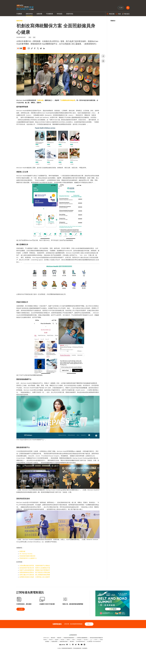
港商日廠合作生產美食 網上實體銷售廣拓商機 (34, 574)
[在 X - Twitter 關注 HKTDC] (70, 644)
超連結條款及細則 (64, 641)
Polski (73, 639)
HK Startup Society (25, 553)
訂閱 (21, 609)
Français (62, 639)
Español (56, 639)
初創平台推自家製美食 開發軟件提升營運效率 (34, 570)
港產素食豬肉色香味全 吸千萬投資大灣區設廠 (34, 572)
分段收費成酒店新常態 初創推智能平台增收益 (34, 565)
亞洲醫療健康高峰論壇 (68, 100)
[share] (103, 56)
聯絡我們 (59, 637)
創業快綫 (40, 100)
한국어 (95, 639)
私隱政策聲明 (54, 641)
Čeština (45, 639)
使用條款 (47, 641)
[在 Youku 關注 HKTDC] (84, 644)
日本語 (101, 639)
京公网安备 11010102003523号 (94, 641)
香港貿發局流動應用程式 (68, 637)
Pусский (86, 639)
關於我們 (53, 637)
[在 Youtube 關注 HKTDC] (81, 644)
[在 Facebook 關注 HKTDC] (67, 644)
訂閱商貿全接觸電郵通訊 (82, 637)
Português (79, 639)
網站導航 (72, 641)
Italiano (68, 639)
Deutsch (51, 639)
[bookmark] (103, 61)
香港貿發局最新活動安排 (27, 556)
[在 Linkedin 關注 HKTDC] (73, 644)
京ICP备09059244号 (80, 641)
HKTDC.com (46, 637)
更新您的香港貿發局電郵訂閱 (96, 637)
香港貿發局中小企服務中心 (28, 558)
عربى (91, 639)
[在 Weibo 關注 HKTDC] (75, 644)
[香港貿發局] (73, 635)
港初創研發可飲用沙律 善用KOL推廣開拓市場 (34, 568)
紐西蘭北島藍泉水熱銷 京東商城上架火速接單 (34, 577)
